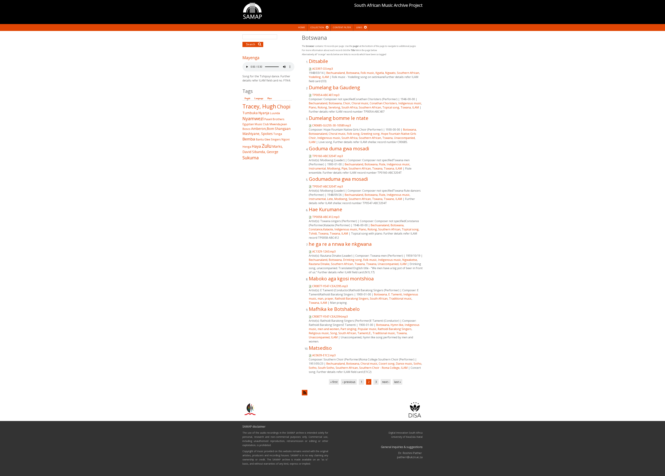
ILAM (325, 77)
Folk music (367, 73)
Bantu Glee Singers (268, 139)
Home (301, 27)
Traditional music (400, 298)
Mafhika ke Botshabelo (334, 309)
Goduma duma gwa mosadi (339, 148)
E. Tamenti (395, 294)
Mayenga (250, 57)
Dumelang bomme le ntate (338, 118)
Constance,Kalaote (321, 229)
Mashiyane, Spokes (257, 133)
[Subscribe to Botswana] (362, 392)
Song (333, 333)
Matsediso (320, 348)
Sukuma (250, 158)
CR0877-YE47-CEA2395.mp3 (330, 286)
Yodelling (315, 77)
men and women (328, 329)
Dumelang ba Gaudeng (334, 87)
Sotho (417, 363)
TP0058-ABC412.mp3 (325, 217)
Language (258, 98)
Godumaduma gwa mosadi (338, 179)
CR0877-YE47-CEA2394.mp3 (330, 316)
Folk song (353, 134)
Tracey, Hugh (259, 106)
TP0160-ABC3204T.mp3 (327, 156)
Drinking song (352, 260)
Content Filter (342, 27)
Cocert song (386, 363)
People (248, 98)
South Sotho (326, 368)
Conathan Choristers (383, 103)
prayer (329, 298)
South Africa (349, 107)
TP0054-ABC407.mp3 (325, 95)
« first (334, 382)
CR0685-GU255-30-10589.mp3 (331, 125)
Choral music (360, 103)
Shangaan (283, 128)
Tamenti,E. (364, 333)
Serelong (334, 107)
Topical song (390, 107)
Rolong (322, 107)
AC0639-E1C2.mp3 (324, 355)
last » (397, 382)
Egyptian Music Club (255, 124)
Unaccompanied (404, 138)
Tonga (277, 134)
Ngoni (285, 139)
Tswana (406, 107)
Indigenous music (409, 103)
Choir (346, 103)
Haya (256, 146)
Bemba (248, 139)
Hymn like (397, 325)
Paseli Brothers (274, 119)
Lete (330, 199)
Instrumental (317, 168)
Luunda (275, 113)
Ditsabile (318, 61)
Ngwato (390, 73)
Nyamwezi (253, 119)
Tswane (389, 199)
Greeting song (370, 134)
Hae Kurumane (325, 209)
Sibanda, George (265, 151)
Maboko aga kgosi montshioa (341, 278)
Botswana (352, 73)
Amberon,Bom (262, 128)
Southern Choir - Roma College (379, 368)
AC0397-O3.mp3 (322, 69)
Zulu (267, 145)
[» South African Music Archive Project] (252, 11)
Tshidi (313, 233)
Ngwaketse (409, 260)
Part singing (348, 329)
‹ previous (348, 382)
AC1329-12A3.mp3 (324, 251)
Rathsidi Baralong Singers (352, 298)
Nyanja (263, 113)
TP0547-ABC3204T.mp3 (327, 186)
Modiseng (333, 168)
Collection (317, 27)
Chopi (283, 106)
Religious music (319, 333)
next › (385, 382)
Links (359, 27)
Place (269, 98)
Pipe (344, 168)
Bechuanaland (335, 73)
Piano (312, 107)
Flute (382, 164)
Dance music (404, 363)
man (320, 298)
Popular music (367, 329)
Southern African (408, 73)
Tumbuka (250, 113)
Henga (246, 147)
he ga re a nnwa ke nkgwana (340, 244)
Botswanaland (318, 134)
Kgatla (379, 73)
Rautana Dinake (319, 264)
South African (379, 298)
